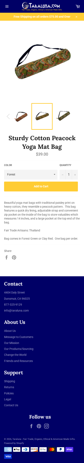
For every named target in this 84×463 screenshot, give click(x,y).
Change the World (15, 354)
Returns (9, 387)
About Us (10, 330)
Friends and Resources (18, 361)
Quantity (65, 165)
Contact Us (11, 405)
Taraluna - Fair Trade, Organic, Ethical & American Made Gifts (43, 439)
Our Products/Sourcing (18, 348)
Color (8, 165)
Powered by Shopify (14, 443)
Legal (7, 399)
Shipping (9, 381)
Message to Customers (18, 337)
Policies (9, 393)
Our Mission (11, 343)
